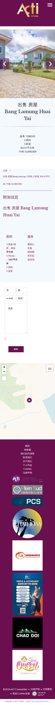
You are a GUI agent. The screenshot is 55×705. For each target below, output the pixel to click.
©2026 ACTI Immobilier (15, 689)
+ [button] (4, 367)
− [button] (4, 372)
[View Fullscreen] (4, 378)
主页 (5, 170)
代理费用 (47, 689)
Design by (42, 693)
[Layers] (49, 368)
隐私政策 (16, 342)
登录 (16, 349)
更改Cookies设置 (21, 693)
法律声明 (35, 689)
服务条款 (45, 701)
